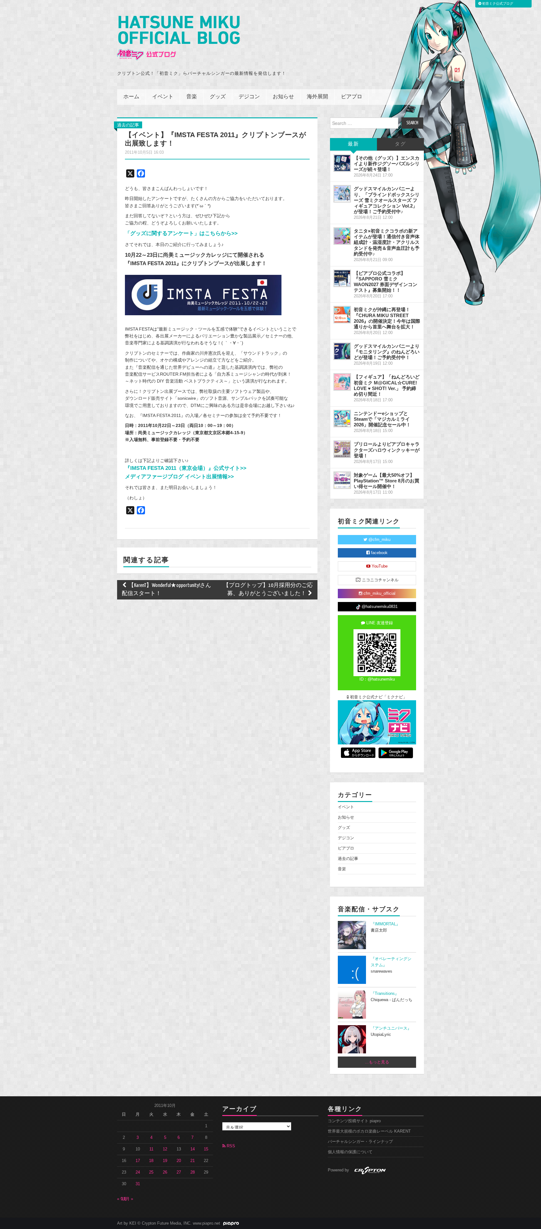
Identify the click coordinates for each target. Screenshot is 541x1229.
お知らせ (283, 97)
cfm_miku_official (378, 593)
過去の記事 (128, 124)
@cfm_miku (378, 539)
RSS (230, 1146)
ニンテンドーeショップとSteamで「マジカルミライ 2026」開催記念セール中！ (382, 419)
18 (151, 1161)
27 (179, 1172)
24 (138, 1172)
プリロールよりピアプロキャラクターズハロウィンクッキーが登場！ (387, 449)
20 (179, 1161)
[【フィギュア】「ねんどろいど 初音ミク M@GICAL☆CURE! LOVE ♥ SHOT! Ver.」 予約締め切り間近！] (342, 382)
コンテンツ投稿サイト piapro (354, 1121)
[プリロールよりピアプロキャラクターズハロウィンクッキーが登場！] (342, 449)
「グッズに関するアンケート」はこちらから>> (181, 233)
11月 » (127, 1199)
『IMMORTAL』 (385, 924)
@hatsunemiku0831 (379, 606)
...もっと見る (377, 1062)
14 (192, 1149)
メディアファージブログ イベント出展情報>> (179, 477)
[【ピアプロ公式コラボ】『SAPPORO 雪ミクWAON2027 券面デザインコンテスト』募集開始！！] (342, 278)
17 (138, 1161)
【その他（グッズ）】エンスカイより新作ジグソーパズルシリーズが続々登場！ (387, 163)
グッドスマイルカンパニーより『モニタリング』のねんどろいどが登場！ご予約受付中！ (387, 351)
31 (138, 1184)
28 (192, 1172)
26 (165, 1172)
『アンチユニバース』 (391, 1028)
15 (206, 1149)
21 (192, 1161)
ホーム (131, 97)
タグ (400, 144)
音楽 (191, 97)
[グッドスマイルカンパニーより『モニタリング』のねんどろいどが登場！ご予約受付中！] (342, 351)
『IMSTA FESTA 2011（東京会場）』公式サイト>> (185, 468)
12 (165, 1149)
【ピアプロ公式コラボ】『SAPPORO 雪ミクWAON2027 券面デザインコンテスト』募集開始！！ (385, 281)
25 (151, 1172)
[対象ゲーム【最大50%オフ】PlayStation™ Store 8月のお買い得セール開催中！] (342, 480)
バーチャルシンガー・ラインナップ (360, 1141)
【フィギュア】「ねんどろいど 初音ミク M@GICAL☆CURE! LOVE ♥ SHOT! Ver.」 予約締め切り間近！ (387, 385)
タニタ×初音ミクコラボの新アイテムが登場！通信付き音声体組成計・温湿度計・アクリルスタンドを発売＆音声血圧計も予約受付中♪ (387, 242)
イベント (162, 97)
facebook (379, 553)
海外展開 (317, 97)
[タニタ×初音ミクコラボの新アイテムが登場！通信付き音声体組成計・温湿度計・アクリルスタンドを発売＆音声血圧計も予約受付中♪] (342, 236)
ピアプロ (351, 97)
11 (151, 1149)
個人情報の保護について (350, 1152)
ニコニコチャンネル (380, 580)
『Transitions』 (385, 993)
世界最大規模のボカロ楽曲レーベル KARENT (369, 1131)
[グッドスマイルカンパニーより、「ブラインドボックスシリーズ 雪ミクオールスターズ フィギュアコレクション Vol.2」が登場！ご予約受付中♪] (342, 194)
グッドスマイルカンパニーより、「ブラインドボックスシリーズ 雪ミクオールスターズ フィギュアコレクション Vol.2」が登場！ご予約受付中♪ (387, 200)
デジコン (249, 97)
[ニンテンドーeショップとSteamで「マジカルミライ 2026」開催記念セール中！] (342, 418)
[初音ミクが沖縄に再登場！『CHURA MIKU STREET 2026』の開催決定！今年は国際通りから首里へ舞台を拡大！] (342, 314)
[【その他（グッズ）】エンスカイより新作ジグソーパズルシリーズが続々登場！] (342, 163)
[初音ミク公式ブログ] (178, 38)
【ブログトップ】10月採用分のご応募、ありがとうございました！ (268, 589)
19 (165, 1161)
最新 (353, 144)
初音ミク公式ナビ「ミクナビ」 (378, 697)
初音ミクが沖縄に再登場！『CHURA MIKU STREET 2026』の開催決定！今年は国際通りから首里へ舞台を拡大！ (387, 318)
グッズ (218, 97)
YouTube (379, 566)
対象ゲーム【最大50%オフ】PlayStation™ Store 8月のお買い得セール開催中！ (386, 480)
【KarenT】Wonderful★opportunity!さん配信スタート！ (166, 589)
